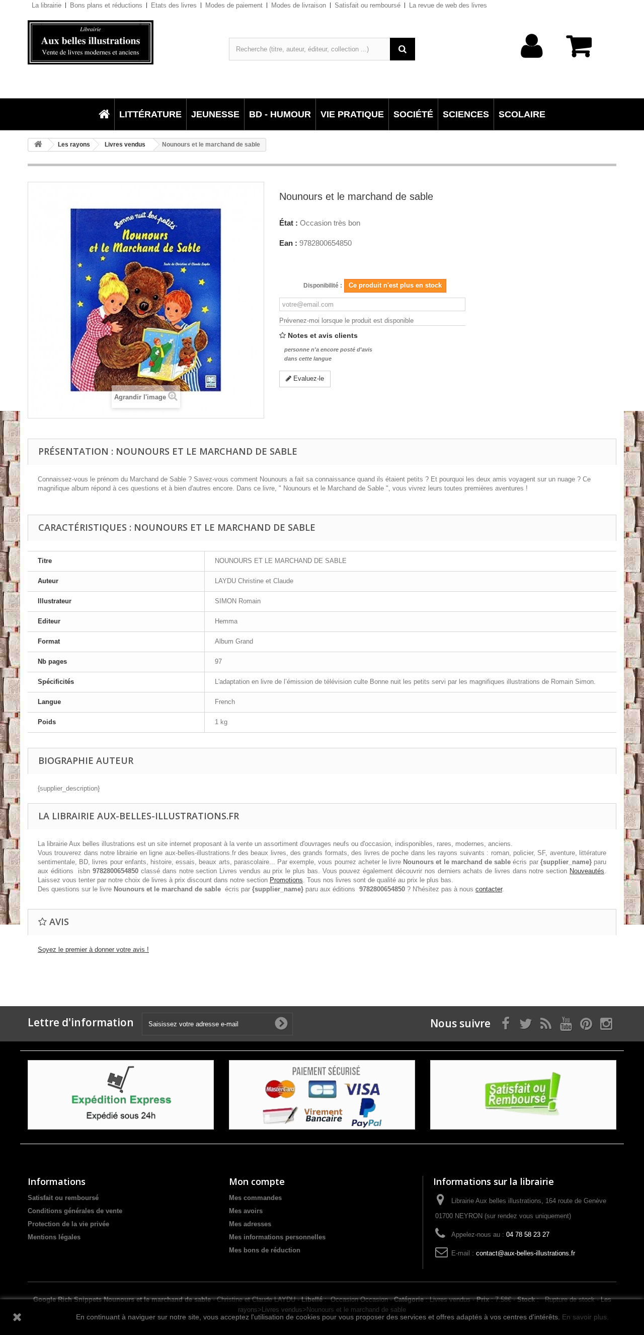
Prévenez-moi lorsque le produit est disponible (346, 320)
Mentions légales (54, 1237)
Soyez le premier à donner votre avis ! (93, 949)
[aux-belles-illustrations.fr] (121, 42)
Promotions (286, 880)
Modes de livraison (298, 5)
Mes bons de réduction (264, 1250)
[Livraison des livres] (121, 1094)
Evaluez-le (307, 378)
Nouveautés (587, 871)
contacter (488, 889)
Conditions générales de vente (75, 1211)
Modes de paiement (234, 5)
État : (288, 223)
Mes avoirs (246, 1211)
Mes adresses (250, 1224)
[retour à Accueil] (38, 144)
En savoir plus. (585, 1317)
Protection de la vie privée (68, 1224)
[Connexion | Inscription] (532, 62)
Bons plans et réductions (106, 5)
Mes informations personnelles (277, 1237)
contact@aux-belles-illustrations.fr (525, 1253)
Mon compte (257, 1181)
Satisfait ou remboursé (367, 5)
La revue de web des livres (448, 5)
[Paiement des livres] (322, 1094)
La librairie (46, 5)
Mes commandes (255, 1198)
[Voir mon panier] (583, 51)
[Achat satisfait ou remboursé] (523, 1094)
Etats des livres (174, 5)
